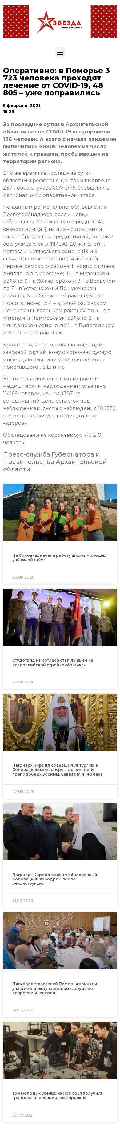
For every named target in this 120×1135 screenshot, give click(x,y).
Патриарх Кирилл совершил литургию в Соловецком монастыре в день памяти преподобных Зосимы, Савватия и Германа (57, 769)
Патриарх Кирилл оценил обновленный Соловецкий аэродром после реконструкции (54, 879)
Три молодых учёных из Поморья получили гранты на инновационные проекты (58, 1095)
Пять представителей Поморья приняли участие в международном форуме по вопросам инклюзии (54, 988)
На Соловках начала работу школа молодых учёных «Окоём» (59, 557)
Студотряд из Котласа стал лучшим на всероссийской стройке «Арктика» (52, 662)
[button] (60, 52)
